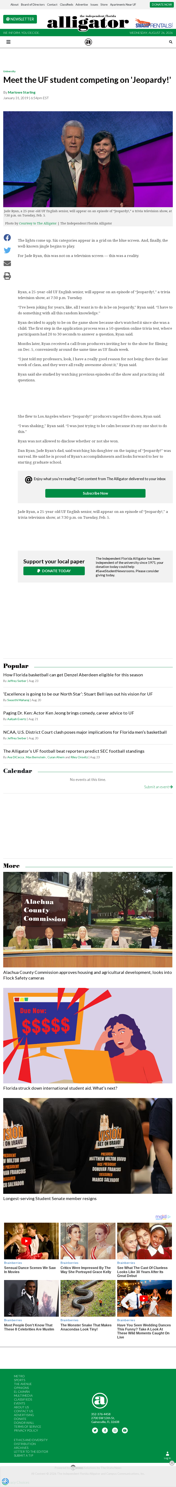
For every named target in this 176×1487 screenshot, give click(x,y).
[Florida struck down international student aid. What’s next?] (87, 1035)
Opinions (21, 1388)
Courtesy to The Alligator (38, 223)
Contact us (23, 1411)
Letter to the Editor (31, 1451)
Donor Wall (24, 1422)
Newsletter (22, 19)
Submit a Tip (23, 1455)
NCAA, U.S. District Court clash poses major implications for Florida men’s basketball (85, 732)
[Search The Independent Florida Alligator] (170, 42)
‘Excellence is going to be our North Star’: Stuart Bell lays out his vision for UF (78, 693)
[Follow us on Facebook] (105, 1430)
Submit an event (157, 787)
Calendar (17, 771)
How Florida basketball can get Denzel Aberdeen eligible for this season (73, 674)
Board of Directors (33, 4)
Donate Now (162, 4)
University (9, 71)
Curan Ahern (56, 757)
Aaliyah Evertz (16, 719)
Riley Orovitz (79, 757)
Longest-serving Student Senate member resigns (50, 1198)
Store (104, 4)
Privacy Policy (26, 1430)
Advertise (82, 4)
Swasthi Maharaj (18, 700)
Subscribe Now (95, 493)
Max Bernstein (36, 757)
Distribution (25, 1444)
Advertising (24, 1415)
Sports (19, 1380)
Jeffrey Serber (16, 681)
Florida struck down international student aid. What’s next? (60, 1088)
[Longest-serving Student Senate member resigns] (87, 1146)
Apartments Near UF (123, 4)
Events (19, 1403)
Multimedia (23, 1395)
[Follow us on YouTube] (125, 1430)
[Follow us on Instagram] (115, 1430)
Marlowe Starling (21, 92)
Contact (52, 4)
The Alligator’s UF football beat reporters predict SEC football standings (73, 751)
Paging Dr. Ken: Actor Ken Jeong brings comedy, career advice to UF (68, 712)
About (14, 4)
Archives (21, 1447)
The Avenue (23, 1384)
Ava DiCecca (15, 757)
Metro (19, 1376)
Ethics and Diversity (31, 1440)
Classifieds (66, 4)
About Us (21, 1407)
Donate (20, 1419)
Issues (94, 4)
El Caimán (22, 1391)
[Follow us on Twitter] (95, 1430)
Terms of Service (27, 1426)
